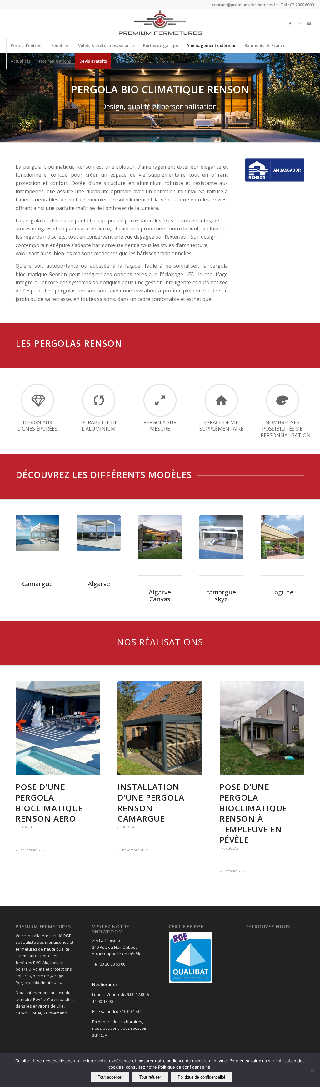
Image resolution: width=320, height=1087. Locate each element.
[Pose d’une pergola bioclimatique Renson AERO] (58, 728)
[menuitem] (26, 45)
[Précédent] (5, 98)
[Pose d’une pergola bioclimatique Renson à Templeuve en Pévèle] (262, 728)
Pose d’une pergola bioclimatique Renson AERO (49, 802)
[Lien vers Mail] (309, 23)
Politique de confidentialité (201, 1077)
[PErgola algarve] (99, 533)
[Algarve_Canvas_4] (160, 537)
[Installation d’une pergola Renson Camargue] (160, 728)
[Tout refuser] (312, 1070)
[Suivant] (314, 98)
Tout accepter (110, 1077)
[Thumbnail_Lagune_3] (282, 537)
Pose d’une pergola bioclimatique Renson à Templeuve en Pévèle (253, 813)
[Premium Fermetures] (160, 23)
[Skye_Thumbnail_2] (221, 537)
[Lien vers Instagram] (299, 23)
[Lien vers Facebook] (290, 23)
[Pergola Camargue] (37, 533)
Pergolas (26, 827)
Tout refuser (150, 1077)
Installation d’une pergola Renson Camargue (151, 802)
